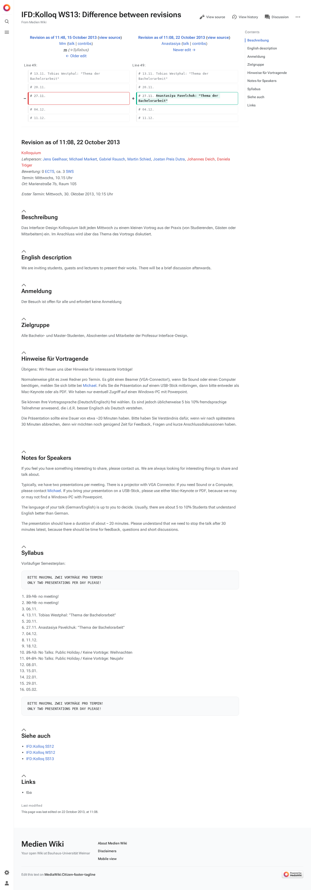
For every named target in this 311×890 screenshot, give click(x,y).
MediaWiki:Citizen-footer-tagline (69, 874)
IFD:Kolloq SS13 (40, 758)
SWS (70, 171)
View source (215, 17)
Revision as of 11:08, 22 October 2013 (171, 37)
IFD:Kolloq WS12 (40, 752)
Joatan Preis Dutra (169, 159)
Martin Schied (139, 159)
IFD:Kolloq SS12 (40, 746)
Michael (89, 385)
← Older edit (76, 56)
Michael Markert (83, 159)
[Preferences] (7, 872)
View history (248, 17)
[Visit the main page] (7, 8)
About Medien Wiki (112, 843)
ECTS (49, 171)
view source (110, 37)
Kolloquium (31, 153)
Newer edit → (184, 50)
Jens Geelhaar (55, 159)
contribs (85, 43)
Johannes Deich (201, 159)
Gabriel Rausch (112, 159)
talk (71, 43)
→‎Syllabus (78, 50)
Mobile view (107, 859)
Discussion (280, 17)
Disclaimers (107, 851)
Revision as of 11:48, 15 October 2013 (63, 37)
